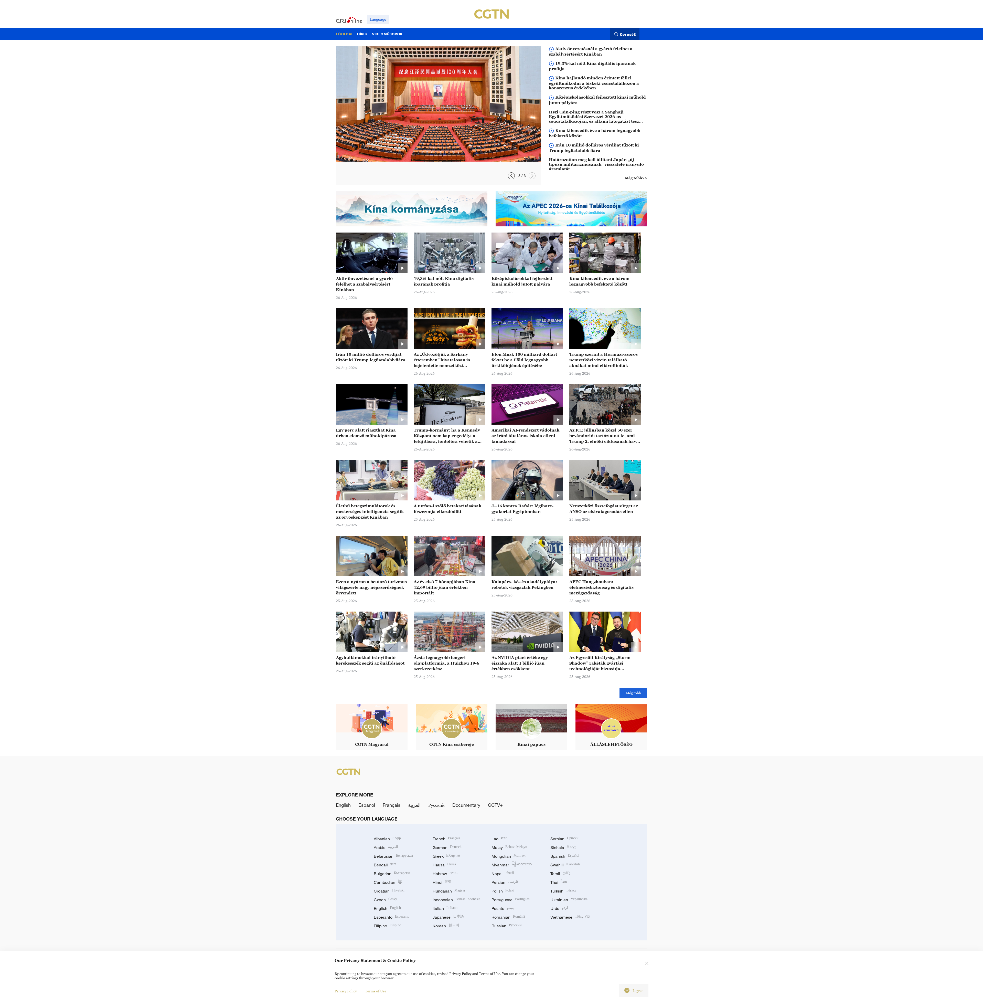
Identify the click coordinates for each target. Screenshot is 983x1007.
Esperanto (391, 917)
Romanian (508, 917)
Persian (505, 882)
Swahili (565, 864)
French (446, 838)
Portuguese (510, 899)
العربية (414, 805)
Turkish (563, 891)
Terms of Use (375, 991)
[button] (532, 175)
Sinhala (563, 847)
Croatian (389, 891)
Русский (436, 805)
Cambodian (388, 882)
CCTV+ (495, 805)
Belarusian (393, 856)
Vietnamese (570, 917)
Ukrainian (568, 899)
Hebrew (445, 873)
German (447, 847)
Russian (507, 925)
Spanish (564, 856)
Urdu (559, 908)
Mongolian (509, 856)
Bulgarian (392, 873)
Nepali (503, 873)
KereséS (628, 34)
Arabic (386, 847)
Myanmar (512, 864)
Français (391, 805)
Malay (509, 847)
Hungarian (449, 891)
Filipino (387, 925)
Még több (633, 693)
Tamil (560, 873)
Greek (446, 856)
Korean (446, 925)
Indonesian (456, 899)
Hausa (444, 864)
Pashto (503, 908)
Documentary (466, 805)
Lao (500, 838)
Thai (558, 882)
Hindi (442, 882)
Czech (385, 899)
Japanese (448, 917)
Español (366, 805)
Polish (503, 891)
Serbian (564, 838)
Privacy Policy (346, 991)
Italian (445, 908)
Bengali (385, 864)
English (343, 805)
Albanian (387, 838)
